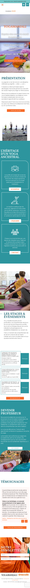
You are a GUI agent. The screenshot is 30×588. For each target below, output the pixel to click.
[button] (2, 4)
